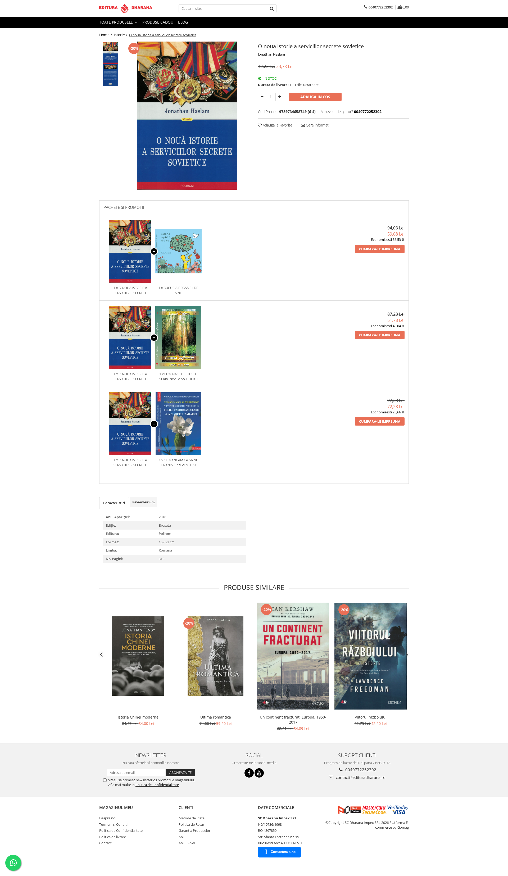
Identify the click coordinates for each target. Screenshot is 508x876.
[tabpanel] (187, 116)
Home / (106, 34)
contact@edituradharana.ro (360, 777)
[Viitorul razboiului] (370, 656)
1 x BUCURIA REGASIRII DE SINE (178, 290)
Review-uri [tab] (143, 502)
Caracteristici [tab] (114, 502)
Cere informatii (317, 125)
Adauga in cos (315, 96)
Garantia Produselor (194, 830)
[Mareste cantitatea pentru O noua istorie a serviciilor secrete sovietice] (279, 97)
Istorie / (121, 34)
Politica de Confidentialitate (157, 784)
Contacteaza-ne (283, 852)
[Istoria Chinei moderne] (138, 656)
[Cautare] (271, 8)
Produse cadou (157, 22)
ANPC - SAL (187, 843)
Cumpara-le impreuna (379, 249)
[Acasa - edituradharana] (125, 8)
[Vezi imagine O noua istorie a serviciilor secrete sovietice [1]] (110, 75)
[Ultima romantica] (215, 656)
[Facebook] (249, 773)
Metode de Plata (192, 818)
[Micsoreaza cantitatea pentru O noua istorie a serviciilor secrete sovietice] (262, 97)
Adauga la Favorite (277, 125)
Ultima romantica (215, 717)
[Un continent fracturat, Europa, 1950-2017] (293, 656)
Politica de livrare (112, 836)
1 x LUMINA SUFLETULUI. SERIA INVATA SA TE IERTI (178, 376)
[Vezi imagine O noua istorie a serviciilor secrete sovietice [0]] (110, 53)
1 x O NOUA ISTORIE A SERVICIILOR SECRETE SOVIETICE (130, 290)
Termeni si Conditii (113, 824)
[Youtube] (259, 773)
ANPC (183, 836)
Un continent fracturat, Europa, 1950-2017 (293, 720)
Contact (105, 843)
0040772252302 (360, 769)
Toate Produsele (116, 22)
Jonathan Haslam (271, 54)
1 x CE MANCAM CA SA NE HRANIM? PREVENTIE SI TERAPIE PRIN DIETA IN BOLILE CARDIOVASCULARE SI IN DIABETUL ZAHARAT (178, 462)
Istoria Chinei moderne (138, 717)
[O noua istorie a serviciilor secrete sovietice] (187, 116)
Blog (183, 22)
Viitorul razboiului (371, 717)
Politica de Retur (191, 824)
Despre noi (107, 818)
